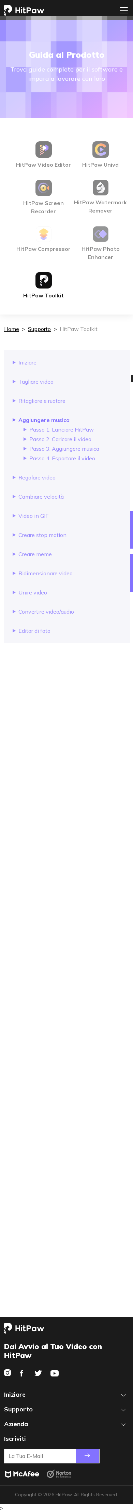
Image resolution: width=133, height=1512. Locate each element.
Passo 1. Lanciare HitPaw (61, 429)
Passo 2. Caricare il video (60, 439)
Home (11, 328)
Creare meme (35, 554)
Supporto (39, 328)
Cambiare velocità (41, 496)
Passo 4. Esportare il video (62, 458)
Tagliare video (36, 381)
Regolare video (37, 477)
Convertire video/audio (46, 611)
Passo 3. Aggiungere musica (64, 448)
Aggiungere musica (44, 420)
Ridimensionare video (45, 573)
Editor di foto (34, 630)
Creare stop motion (42, 534)
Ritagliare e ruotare (41, 400)
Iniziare (27, 362)
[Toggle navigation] (124, 10)
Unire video (32, 592)
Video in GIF (33, 515)
